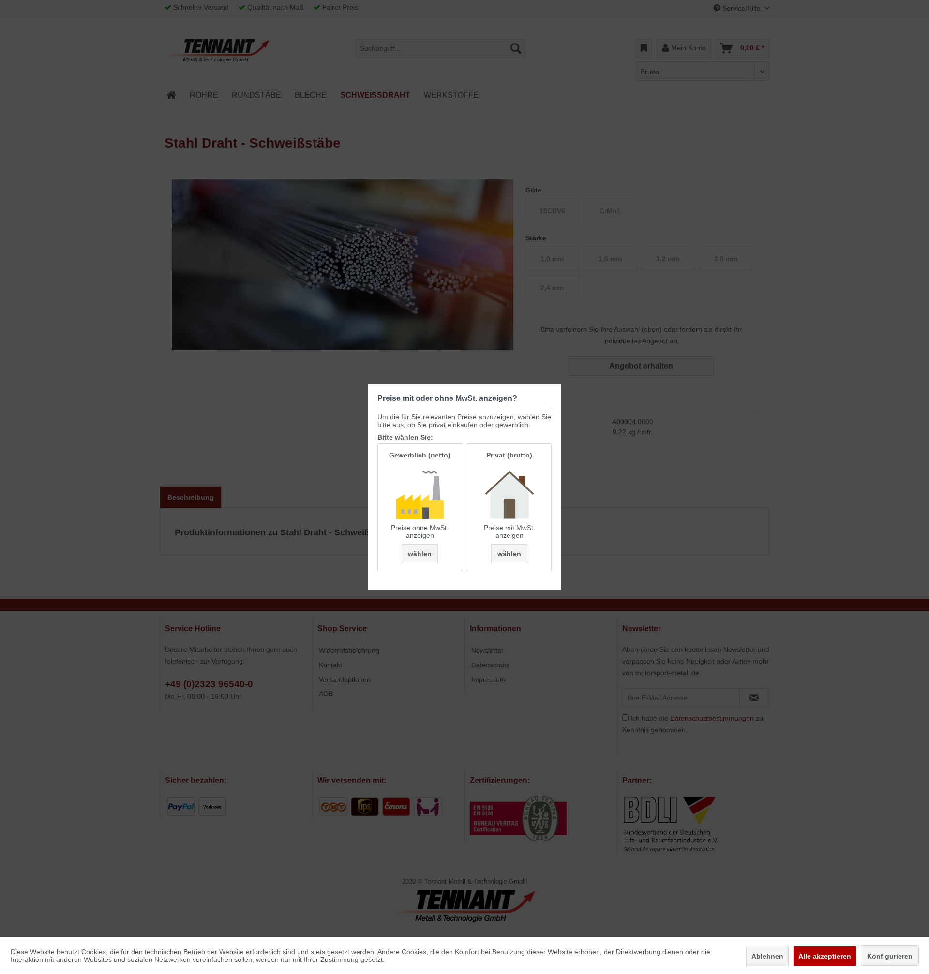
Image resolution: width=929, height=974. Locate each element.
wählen (420, 554)
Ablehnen (767, 956)
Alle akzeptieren (824, 956)
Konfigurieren (890, 956)
